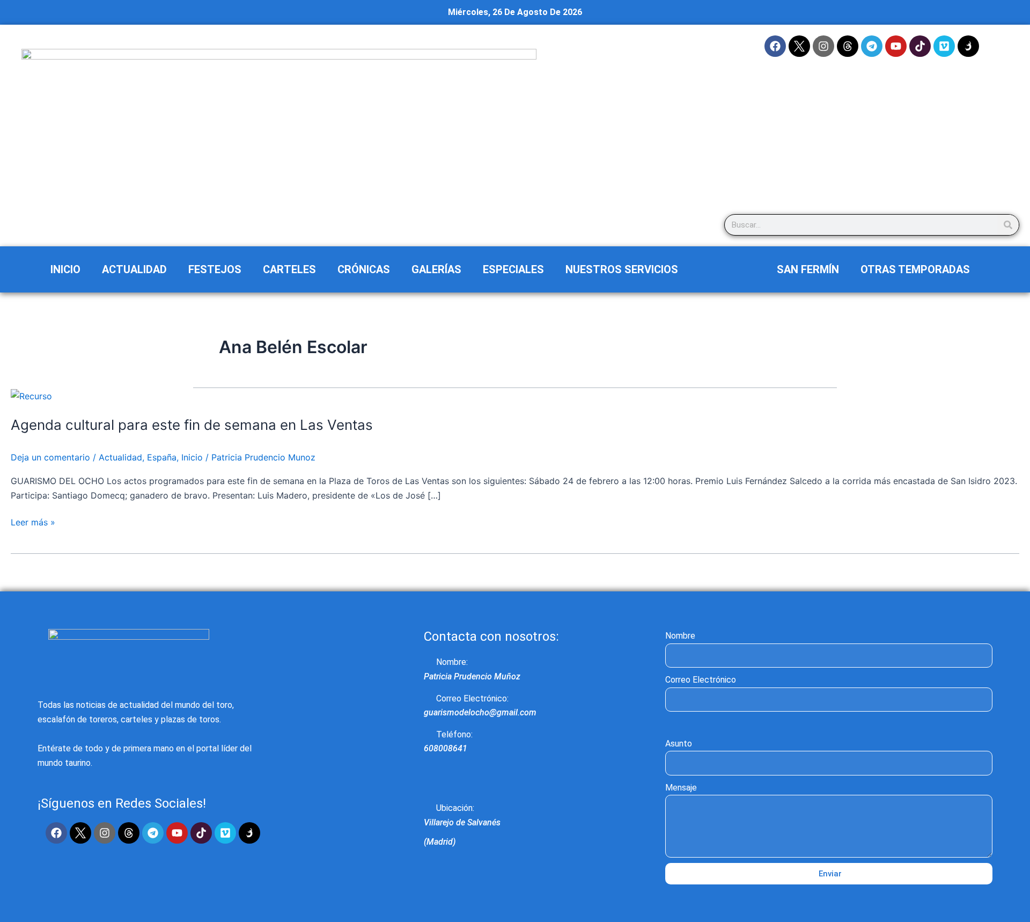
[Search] (1008, 225)
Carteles (289, 269)
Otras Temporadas (915, 269)
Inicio (65, 269)
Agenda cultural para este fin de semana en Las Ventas (192, 424)
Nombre (680, 636)
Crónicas (363, 269)
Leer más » (33, 521)
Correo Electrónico (700, 680)
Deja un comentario (50, 457)
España (161, 457)
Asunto (678, 743)
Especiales (513, 269)
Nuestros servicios (621, 269)
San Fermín (808, 269)
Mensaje (681, 787)
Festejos (214, 269)
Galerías (436, 269)
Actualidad (134, 269)
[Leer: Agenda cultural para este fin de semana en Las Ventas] (31, 395)
